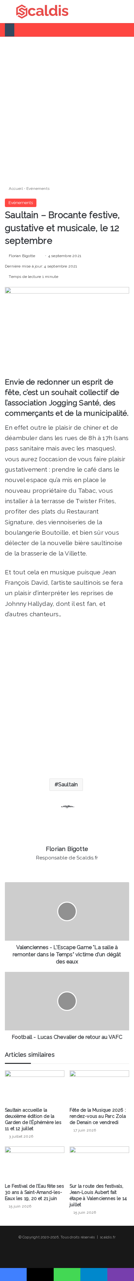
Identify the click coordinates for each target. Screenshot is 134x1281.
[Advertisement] (67, 109)
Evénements (37, 188)
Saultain (68, 784)
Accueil (15, 188)
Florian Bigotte (22, 256)
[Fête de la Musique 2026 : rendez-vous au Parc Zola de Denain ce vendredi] (99, 1087)
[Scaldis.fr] (42, 12)
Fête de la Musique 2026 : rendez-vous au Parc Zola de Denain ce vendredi (98, 1116)
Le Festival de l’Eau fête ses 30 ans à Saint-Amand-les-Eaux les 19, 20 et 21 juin (34, 1192)
